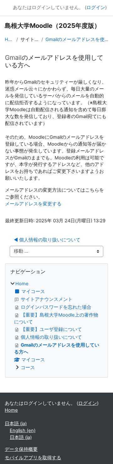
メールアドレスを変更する (33, 204)
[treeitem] (56, 326)
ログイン (95, 7)
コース (28, 367)
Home (9, 39)
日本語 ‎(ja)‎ (16, 423)
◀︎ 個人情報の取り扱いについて (47, 240)
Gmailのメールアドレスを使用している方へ (77, 39)
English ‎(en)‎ (22, 430)
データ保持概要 (21, 449)
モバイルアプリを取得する (33, 458)
